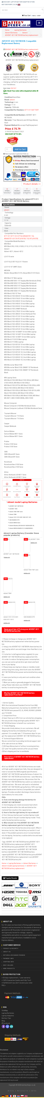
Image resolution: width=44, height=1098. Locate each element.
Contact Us (23, 1091)
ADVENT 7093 (13, 509)
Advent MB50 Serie (14, 522)
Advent (25, 33)
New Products (9, 968)
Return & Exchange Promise (14, 955)
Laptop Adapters (8, 1016)
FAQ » (4, 985)
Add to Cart (20, 149)
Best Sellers (8, 965)
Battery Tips (6, 1018)
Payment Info (8, 958)
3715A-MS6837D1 (24, 236)
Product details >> (32, 184)
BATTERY (35, 110)
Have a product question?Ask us (16, 154)
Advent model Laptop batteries (13, 866)
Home (7, 30)
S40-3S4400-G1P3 (14, 520)
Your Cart (27, 15)
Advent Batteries (11, 33)
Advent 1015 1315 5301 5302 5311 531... (20, 517)
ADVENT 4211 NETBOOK (16, 506)
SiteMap (5, 1010)
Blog (3, 1021)
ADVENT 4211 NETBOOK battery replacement (21, 35)
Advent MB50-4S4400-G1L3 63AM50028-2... (21, 528)
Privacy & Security (10, 948)
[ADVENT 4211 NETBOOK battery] (20, 49)
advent (12, 100)
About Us (6, 952)
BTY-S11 (28, 110)
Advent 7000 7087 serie (16, 511)
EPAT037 (13, 88)
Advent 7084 (12, 514)
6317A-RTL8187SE (19, 238)
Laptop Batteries (20, 30)
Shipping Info (8, 962)
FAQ (34, 1091)
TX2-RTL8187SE (32, 238)
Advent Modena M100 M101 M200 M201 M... (22, 525)
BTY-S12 (14, 236)
